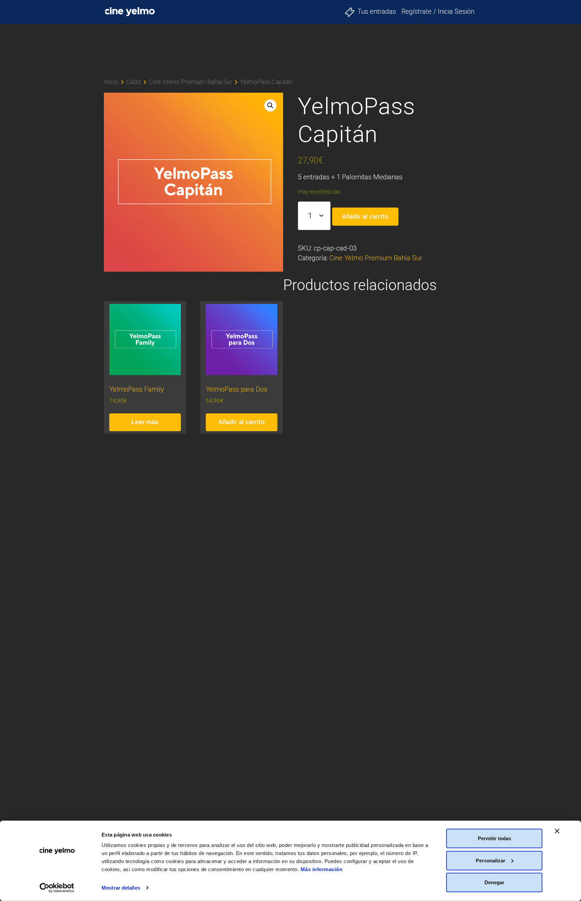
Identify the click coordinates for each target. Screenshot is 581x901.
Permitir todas (494, 838)
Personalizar (490, 860)
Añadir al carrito (365, 216)
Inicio (111, 81)
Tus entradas (376, 11)
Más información (322, 869)
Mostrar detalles (121, 888)
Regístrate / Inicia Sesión (437, 11)
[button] (270, 105)
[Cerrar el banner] (557, 831)
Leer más (144, 422)
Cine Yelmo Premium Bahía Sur (190, 81)
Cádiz (133, 81)
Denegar (494, 882)
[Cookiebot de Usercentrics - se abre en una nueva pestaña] (57, 888)
